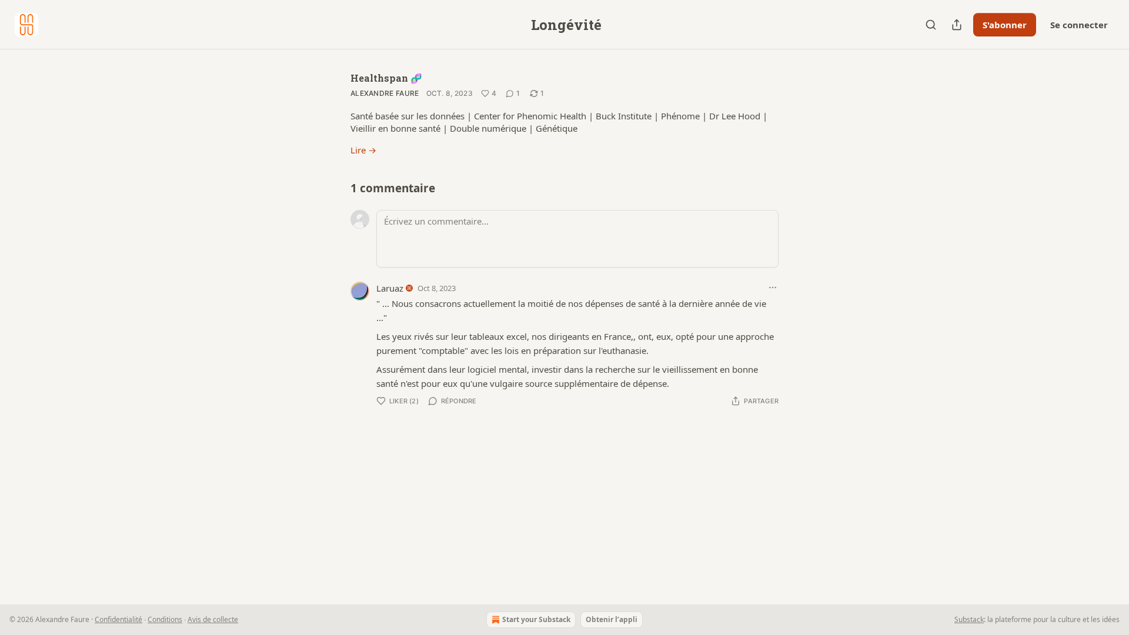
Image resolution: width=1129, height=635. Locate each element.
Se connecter (1079, 25)
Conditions (165, 619)
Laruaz (389, 288)
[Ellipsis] (772, 287)
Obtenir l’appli (611, 619)
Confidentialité (118, 619)
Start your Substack (536, 619)
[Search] (931, 24)
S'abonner (1005, 25)
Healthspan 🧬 (386, 78)
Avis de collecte (213, 619)
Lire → (363, 150)
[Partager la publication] (956, 24)
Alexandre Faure (384, 93)
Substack (969, 619)
